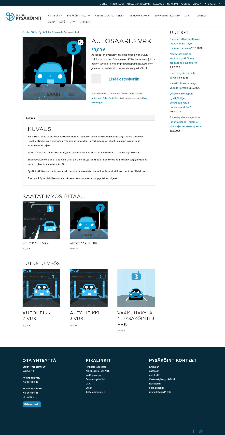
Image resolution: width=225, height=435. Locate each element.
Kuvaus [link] (30, 117)
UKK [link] (187, 15)
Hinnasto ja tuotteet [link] (108, 15)
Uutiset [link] (201, 15)
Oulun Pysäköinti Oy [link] (60, 21)
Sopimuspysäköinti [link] (166, 15)
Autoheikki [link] (154, 375)
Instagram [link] (172, 3)
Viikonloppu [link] (97, 102)
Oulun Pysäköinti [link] (41, 32)
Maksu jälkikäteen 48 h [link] (98, 370)
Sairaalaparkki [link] (156, 387)
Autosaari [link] (57, 32)
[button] (81, 42)
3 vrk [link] (144, 98)
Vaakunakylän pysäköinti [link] (162, 379)
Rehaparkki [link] (155, 383)
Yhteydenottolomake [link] (138, 3)
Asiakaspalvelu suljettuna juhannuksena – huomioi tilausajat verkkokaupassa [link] (185, 122)
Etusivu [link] (103, 3)
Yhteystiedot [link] (117, 3)
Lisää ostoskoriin (124, 78)
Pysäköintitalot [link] (77, 15)
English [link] (85, 21)
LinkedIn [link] (197, 3)
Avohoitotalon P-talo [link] (160, 391)
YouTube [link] (185, 3)
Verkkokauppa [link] (138, 15)
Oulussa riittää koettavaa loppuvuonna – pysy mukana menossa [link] (185, 43)
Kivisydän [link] (54, 15)
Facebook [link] (158, 3)
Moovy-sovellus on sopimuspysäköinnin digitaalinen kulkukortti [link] (183, 58)
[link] (212, 3)
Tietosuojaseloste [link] (95, 391)
